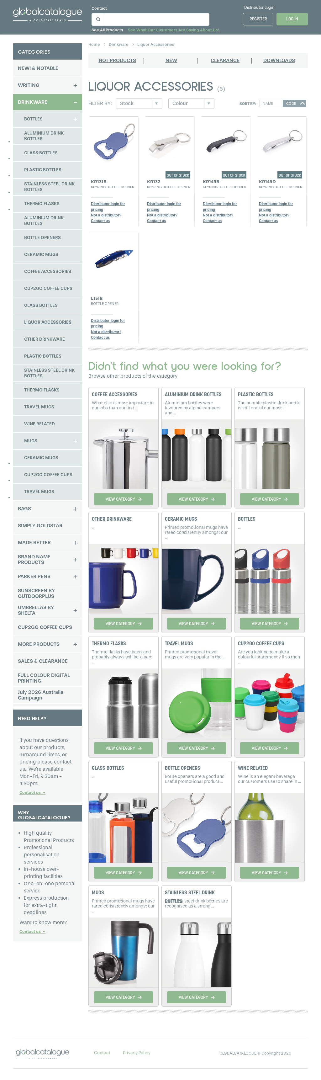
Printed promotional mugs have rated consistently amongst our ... (196, 532)
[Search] (97, 18)
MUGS (98, 893)
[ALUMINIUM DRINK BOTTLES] (196, 453)
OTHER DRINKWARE (112, 519)
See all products (107, 30)
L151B (97, 298)
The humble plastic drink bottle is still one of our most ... (269, 405)
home (94, 44)
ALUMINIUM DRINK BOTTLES (193, 394)
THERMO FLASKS (109, 643)
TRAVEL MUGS (179, 643)
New (171, 60)
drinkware (119, 44)
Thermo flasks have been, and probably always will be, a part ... (122, 657)
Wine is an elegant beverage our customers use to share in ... (269, 779)
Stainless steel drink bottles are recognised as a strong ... (196, 903)
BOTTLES (246, 519)
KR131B (99, 181)
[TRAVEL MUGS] (196, 702)
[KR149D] (282, 141)
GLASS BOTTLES (108, 768)
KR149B (211, 181)
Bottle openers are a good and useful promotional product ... (194, 779)
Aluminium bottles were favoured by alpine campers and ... (192, 408)
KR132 (153, 181)
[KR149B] (226, 141)
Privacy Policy (136, 1053)
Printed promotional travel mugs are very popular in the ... (195, 654)
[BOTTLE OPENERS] (196, 827)
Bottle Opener (104, 303)
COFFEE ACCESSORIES (115, 394)
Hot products (117, 60)
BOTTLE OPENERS (182, 768)
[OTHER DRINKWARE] (123, 578)
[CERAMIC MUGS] (196, 578)
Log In (292, 19)
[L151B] (114, 257)
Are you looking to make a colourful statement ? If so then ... (269, 657)
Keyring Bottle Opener (112, 187)
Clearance (225, 60)
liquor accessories (155, 44)
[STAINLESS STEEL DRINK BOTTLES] (196, 951)
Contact (99, 8)
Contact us (32, 792)
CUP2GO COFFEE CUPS (261, 643)
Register (258, 19)
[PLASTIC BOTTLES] (269, 453)
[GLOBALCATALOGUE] (47, 13)
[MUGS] (123, 951)
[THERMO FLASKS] (123, 702)
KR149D (267, 181)
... (93, 527)
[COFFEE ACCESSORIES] (123, 453)
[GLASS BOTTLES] (123, 827)
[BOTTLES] (269, 578)
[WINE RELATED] (269, 827)
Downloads (279, 60)
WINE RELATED (253, 768)
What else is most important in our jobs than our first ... (123, 405)
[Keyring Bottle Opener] (170, 141)
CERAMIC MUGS (181, 519)
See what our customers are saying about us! (173, 30)
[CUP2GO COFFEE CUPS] (269, 702)
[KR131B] (114, 141)
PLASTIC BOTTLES (256, 394)
